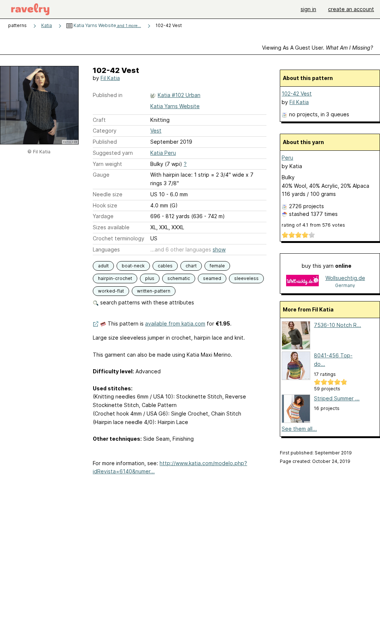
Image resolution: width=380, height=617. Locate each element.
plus (149, 278)
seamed (212, 278)
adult (103, 266)
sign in (308, 9)
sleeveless (246, 278)
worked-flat (111, 291)
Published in (107, 95)
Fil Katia (110, 78)
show (219, 249)
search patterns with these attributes (146, 302)
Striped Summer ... (337, 398)
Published (105, 142)
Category (105, 130)
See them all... (299, 429)
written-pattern (153, 291)
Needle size (107, 194)
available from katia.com (175, 323)
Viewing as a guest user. (317, 47)
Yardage (103, 216)
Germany (345, 285)
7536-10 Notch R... (337, 325)
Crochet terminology (118, 238)
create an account (351, 9)
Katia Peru (163, 153)
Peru (287, 157)
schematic (178, 278)
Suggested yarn (113, 153)
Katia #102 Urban (179, 95)
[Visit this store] (302, 281)
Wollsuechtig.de (345, 278)
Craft (99, 120)
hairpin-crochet (115, 278)
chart (191, 266)
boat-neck (133, 266)
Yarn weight (107, 164)
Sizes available (111, 227)
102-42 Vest (297, 93)
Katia (46, 25)
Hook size (105, 205)
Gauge (101, 174)
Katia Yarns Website (106, 25)
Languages (106, 249)
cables (165, 266)
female (217, 266)
